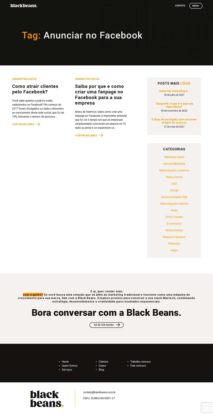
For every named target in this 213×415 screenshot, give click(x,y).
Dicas (174, 210)
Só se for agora (107, 325)
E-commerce (174, 223)
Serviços (67, 369)
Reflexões (174, 243)
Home (65, 361)
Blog (101, 369)
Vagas (174, 250)
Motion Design (174, 230)
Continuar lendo (26, 124)
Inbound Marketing (174, 163)
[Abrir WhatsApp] (205, 407)
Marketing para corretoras (174, 170)
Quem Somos (70, 365)
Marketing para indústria (174, 203)
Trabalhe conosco (140, 361)
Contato (180, 5)
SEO (174, 183)
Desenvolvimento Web (174, 197)
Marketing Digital (174, 157)
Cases (102, 365)
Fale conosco (138, 365)
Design (174, 190)
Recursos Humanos (174, 237)
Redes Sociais (174, 177)
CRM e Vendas (174, 217)
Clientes (103, 361)
